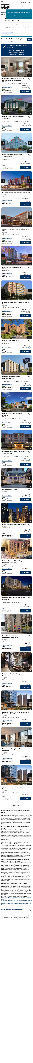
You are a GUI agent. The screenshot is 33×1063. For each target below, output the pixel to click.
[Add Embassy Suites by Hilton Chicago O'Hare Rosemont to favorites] (29, 302)
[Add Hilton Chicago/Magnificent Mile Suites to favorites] (29, 525)
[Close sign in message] (31, 10)
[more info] (30, 86)
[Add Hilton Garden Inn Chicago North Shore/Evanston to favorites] (29, 155)
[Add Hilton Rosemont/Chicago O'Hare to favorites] (29, 267)
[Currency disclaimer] (25, 25)
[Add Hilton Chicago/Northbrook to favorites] (29, 340)
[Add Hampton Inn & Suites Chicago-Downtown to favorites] (29, 674)
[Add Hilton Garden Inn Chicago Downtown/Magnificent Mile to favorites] (29, 636)
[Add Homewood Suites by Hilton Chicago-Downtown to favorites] (29, 749)
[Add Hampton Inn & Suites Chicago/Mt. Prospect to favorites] (29, 413)
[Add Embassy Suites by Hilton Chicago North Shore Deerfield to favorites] (29, 452)
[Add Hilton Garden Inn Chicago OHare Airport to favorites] (29, 193)
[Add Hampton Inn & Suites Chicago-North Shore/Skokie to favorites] (29, 117)
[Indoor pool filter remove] (12, 33)
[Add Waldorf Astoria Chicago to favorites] (29, 490)
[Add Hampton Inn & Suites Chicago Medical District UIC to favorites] (29, 598)
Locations (4, 12)
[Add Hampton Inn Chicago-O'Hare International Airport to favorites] (29, 377)
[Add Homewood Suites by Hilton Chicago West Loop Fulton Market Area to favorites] (29, 712)
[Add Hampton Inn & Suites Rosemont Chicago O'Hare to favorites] (29, 229)
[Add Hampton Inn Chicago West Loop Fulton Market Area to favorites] (29, 787)
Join (27, 8)
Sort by (5, 25)
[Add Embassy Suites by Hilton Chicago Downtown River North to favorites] (29, 561)
